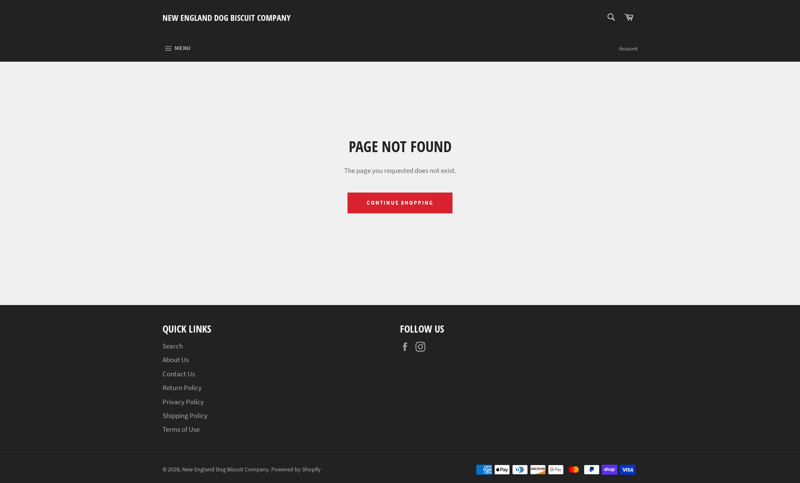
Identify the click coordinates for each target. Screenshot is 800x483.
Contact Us (178, 373)
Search (172, 345)
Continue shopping (400, 202)
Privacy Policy (183, 401)
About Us (175, 359)
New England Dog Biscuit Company (226, 17)
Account (628, 48)
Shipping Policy (185, 415)
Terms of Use (181, 429)
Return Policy (182, 387)
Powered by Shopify (296, 469)
